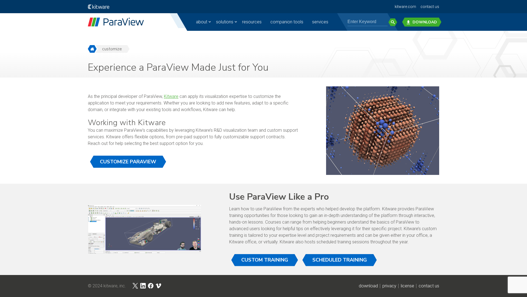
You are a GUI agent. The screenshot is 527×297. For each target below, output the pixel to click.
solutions (224, 21)
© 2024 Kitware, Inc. (107, 286)
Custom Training (264, 260)
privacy (389, 286)
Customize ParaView (128, 161)
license (407, 286)
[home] (92, 49)
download (368, 286)
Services (320, 21)
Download (425, 22)
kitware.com (405, 6)
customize (112, 49)
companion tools (286, 21)
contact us (430, 6)
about (201, 21)
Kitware (171, 96)
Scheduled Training (339, 260)
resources (252, 21)
